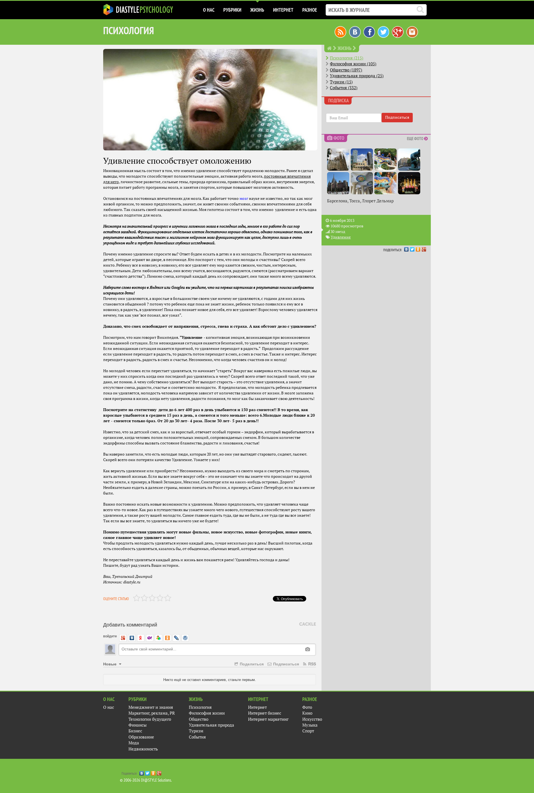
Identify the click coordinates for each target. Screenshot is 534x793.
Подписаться (285, 664)
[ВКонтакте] (406, 248)
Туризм (196, 731)
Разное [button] (309, 10)
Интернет (257, 707)
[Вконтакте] (355, 31)
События (197, 737)
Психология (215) (346, 58)
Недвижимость (143, 749)
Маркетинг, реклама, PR (151, 713)
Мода (133, 742)
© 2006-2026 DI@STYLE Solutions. (146, 780)
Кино (307, 713)
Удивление (341, 237)
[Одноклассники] (418, 248)
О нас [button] (208, 10)
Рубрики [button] (232, 10)
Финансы (137, 725)
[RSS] (340, 31)
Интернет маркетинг (268, 719)
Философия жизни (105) (353, 63)
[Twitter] (412, 248)
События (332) (343, 87)
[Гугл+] (397, 31)
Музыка (310, 725)
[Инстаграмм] (412, 31)
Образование (141, 737)
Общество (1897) (346, 70)
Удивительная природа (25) (357, 75)
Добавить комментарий (130, 624)
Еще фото (415, 138)
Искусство (312, 719)
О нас (108, 707)
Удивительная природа (211, 725)
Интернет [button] (283, 10)
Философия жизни (207, 713)
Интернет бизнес (264, 713)
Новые (110, 664)
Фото (307, 707)
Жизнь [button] (257, 10)
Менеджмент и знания (150, 707)
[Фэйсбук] (369, 31)
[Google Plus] (424, 248)
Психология (200, 707)
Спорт (308, 731)
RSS (311, 664)
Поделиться (251, 664)
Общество (198, 719)
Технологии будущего (149, 719)
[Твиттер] (383, 31)
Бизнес (135, 731)
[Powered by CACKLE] (307, 624)
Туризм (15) (341, 81)
